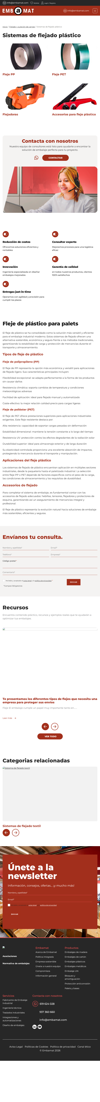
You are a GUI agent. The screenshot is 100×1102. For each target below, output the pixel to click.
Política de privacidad (63, 1046)
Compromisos (43, 971)
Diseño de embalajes (13, 1025)
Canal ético (84, 1046)
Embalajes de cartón (75, 957)
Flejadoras (10, 114)
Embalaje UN (71, 971)
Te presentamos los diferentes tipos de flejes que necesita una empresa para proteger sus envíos (50, 700)
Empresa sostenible (46, 961)
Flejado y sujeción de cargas (22, 27)
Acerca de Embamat (46, 952)
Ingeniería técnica (12, 1008)
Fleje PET (59, 74)
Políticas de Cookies (36, 1046)
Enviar (73, 582)
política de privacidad (43, 581)
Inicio (5, 27)
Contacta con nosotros (47, 995)
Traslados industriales (14, 1012)
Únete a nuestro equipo (48, 966)
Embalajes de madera (76, 952)
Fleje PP (9, 74)
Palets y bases (72, 988)
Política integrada (45, 957)
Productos (71, 947)
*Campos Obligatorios (13, 586)
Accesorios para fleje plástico (74, 114)
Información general (46, 976)
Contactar (56, 158)
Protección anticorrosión (77, 983)
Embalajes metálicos (75, 966)
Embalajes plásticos (75, 961)
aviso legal (27, 581)
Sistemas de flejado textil (22, 826)
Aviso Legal (16, 1046)
